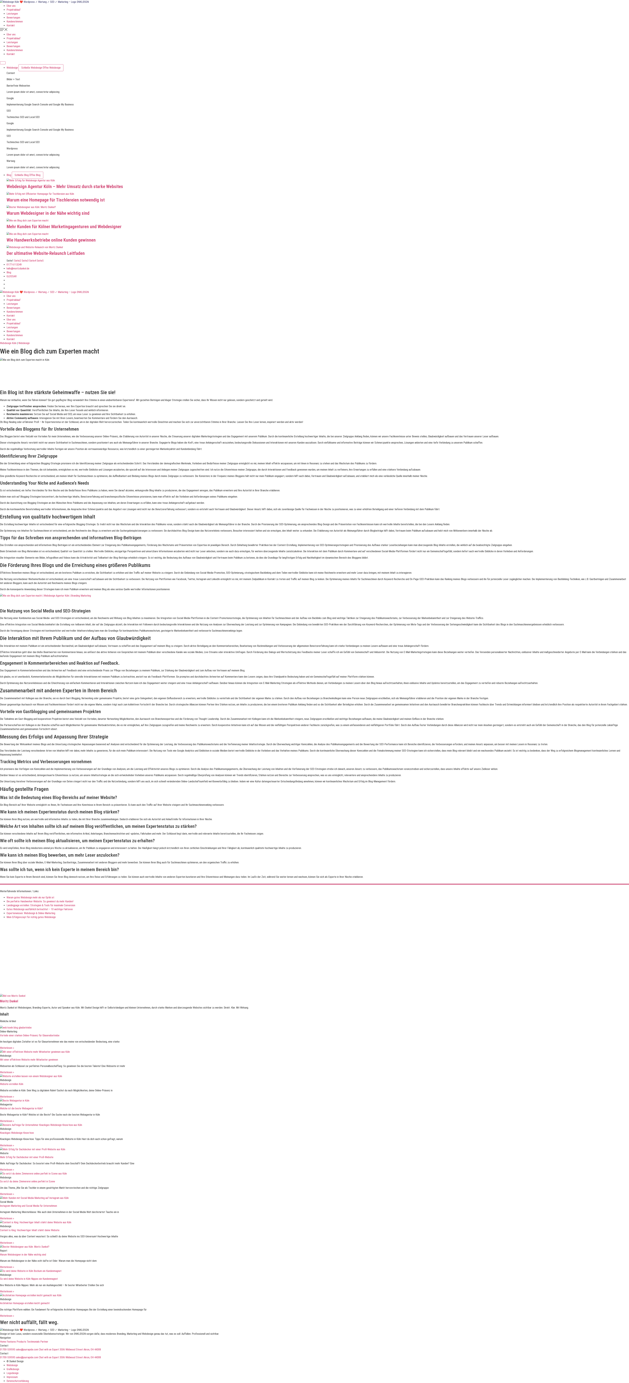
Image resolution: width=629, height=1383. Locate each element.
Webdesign (24, 343)
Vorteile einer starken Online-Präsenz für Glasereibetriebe (29, 1035)
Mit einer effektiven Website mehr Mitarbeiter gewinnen (29, 1059)
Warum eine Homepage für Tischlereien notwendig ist (56, 200)
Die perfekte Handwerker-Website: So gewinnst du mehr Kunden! (40, 901)
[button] (314, 30)
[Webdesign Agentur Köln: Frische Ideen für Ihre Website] (318, 180)
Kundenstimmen (15, 21)
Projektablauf (13, 9)
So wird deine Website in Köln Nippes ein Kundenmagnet (29, 1278)
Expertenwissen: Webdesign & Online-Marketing (31, 913)
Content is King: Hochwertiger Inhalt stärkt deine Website (29, 1230)
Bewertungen (13, 17)
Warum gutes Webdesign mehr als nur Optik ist (30, 897)
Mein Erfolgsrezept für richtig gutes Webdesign (31, 917)
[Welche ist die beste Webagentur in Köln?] (314, 1101)
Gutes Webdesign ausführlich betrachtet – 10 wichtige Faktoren (40, 909)
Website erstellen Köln (11, 1084)
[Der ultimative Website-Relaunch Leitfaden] (318, 247)
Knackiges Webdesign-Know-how (17, 1132)
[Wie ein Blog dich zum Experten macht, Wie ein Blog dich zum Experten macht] (45, 595)
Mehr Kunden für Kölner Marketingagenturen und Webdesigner (64, 226)
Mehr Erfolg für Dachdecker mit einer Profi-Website (26, 1157)
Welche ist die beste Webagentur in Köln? (21, 1108)
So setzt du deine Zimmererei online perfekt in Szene (27, 1181)
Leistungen (12, 13)
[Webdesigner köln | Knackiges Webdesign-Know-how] (314, 1125)
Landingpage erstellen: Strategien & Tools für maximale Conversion (41, 905)
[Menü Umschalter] (3, 62)
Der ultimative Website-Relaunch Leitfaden (46, 253)
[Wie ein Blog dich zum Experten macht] (318, 207)
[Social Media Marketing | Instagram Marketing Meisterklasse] (314, 1198)
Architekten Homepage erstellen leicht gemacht (25, 1303)
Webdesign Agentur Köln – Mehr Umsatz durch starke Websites (65, 186)
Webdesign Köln (8, 343)
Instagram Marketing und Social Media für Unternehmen (28, 1205)
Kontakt (11, 25)
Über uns (11, 5)
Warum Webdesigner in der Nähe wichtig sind (48, 213)
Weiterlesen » (7, 1047)
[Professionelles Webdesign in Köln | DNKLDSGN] (44, 1)
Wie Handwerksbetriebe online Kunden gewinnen (51, 240)
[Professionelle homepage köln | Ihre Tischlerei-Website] (318, 194)
